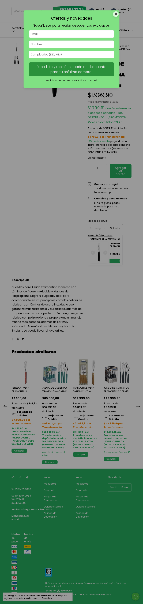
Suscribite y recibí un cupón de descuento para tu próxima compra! (71, 69)
